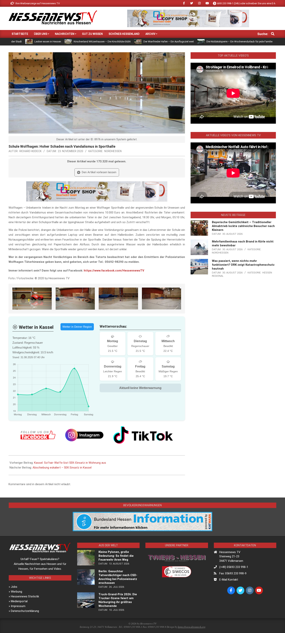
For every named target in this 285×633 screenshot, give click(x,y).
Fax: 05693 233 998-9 (232, 573)
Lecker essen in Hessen (18, 41)
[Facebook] (38, 435)
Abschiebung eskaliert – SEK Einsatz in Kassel (62, 467)
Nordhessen (113, 151)
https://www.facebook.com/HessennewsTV (114, 270)
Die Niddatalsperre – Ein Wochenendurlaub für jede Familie (210, 41)
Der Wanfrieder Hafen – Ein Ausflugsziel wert (139, 41)
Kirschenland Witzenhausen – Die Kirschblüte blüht (72, 41)
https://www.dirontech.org (192, 627)
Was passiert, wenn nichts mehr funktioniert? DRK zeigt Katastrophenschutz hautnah (243, 264)
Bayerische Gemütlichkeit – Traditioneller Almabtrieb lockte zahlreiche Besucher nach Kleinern (243, 226)
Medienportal (19, 601)
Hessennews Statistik (25, 596)
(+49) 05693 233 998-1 (233, 567)
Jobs (14, 586)
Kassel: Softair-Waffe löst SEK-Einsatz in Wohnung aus (70, 462)
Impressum (18, 606)
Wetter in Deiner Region (77, 326)
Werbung (16, 591)
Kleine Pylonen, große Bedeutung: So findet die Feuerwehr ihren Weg (116, 555)
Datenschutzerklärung (25, 611)
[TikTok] (143, 435)
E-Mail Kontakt (228, 579)
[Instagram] (84, 435)
